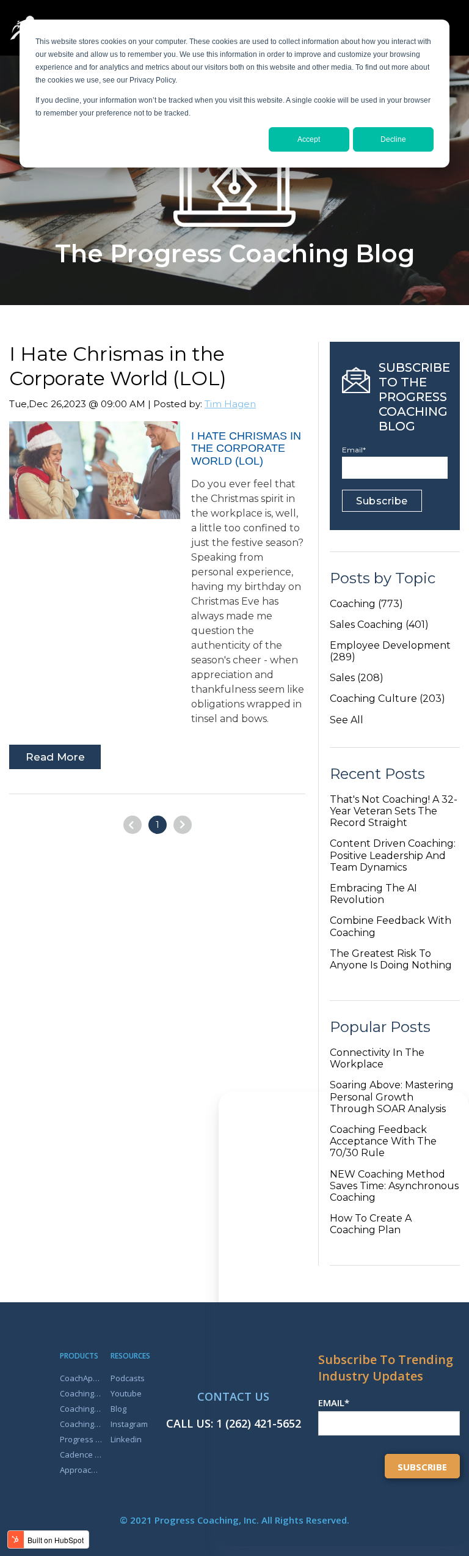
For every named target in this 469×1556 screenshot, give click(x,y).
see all (346, 720)
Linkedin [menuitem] (126, 1439)
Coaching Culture (387, 698)
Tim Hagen (230, 404)
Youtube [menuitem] (126, 1393)
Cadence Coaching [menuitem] (81, 1454)
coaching (366, 604)
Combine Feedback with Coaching (390, 926)
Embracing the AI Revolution (373, 893)
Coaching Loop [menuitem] (81, 1423)
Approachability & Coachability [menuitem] (81, 1469)
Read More (55, 757)
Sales (357, 678)
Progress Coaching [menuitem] (81, 1439)
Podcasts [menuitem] (128, 1378)
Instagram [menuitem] (129, 1423)
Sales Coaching (379, 624)
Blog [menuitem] (118, 1408)
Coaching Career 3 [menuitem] (81, 1393)
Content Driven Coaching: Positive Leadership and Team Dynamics (393, 855)
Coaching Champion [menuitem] (81, 1408)
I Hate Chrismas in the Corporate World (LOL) (118, 366)
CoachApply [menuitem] (81, 1378)
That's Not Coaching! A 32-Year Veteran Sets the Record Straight (393, 811)
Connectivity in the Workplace (377, 1058)
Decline (393, 139)
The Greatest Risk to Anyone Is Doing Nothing (391, 959)
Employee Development (390, 651)
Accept (308, 139)
